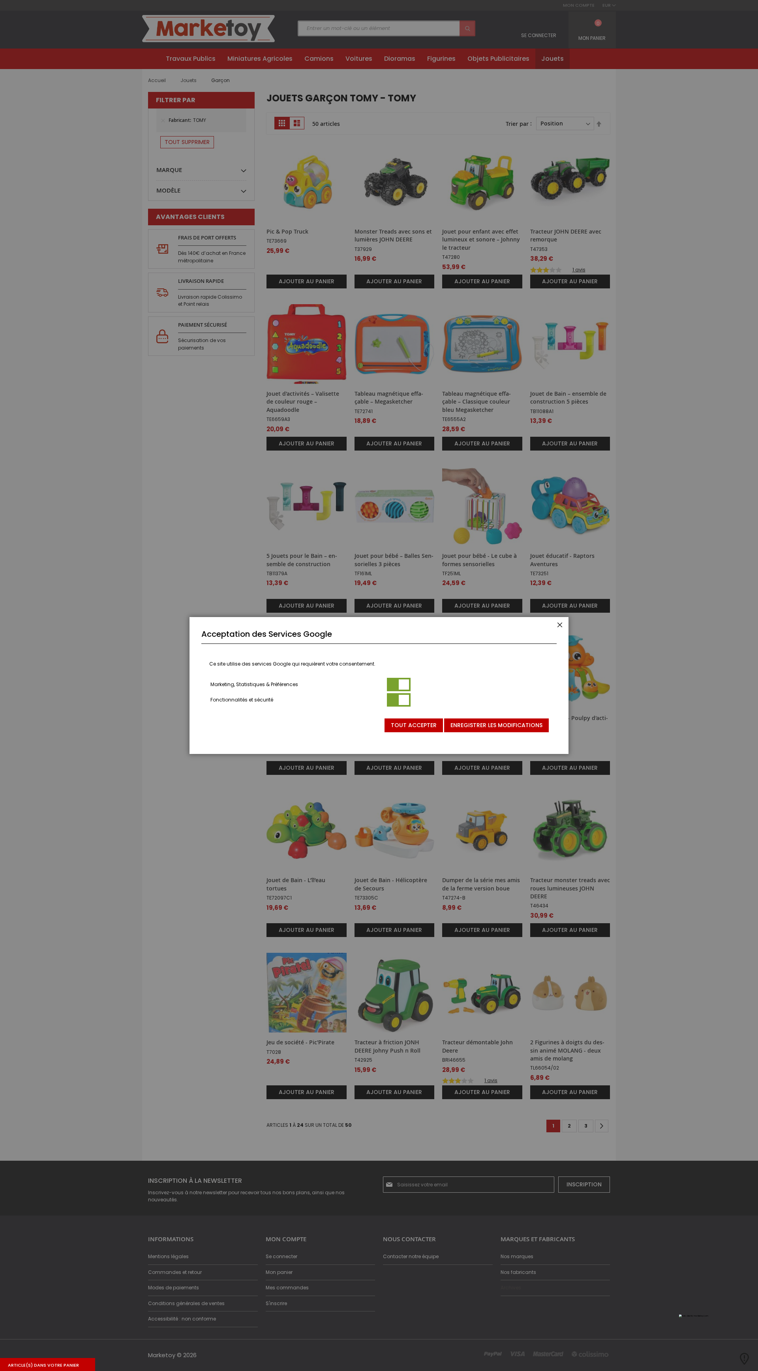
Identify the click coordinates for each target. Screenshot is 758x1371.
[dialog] (379, 685)
